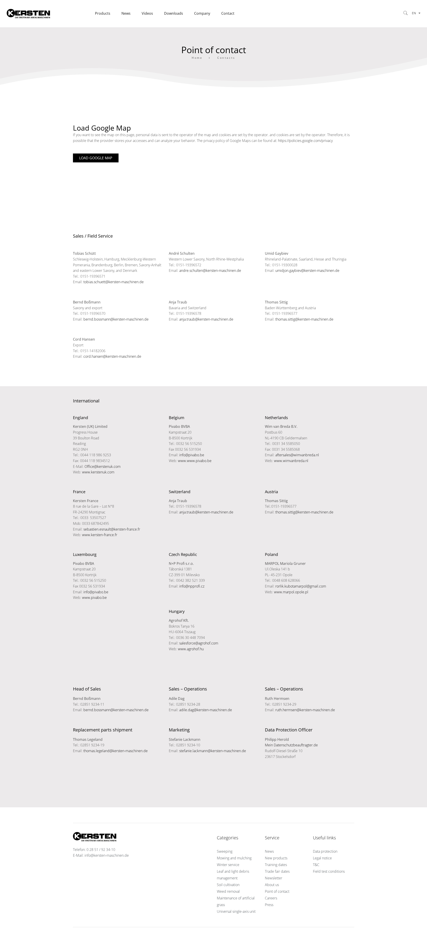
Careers (271, 898)
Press (269, 904)
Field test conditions (329, 871)
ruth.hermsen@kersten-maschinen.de (305, 709)
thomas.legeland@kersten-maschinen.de (115, 750)
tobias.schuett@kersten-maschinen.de (113, 281)
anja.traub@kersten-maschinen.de (206, 319)
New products (276, 858)
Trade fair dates (277, 871)
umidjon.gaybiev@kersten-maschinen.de (307, 270)
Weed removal (228, 891)
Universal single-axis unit (236, 911)
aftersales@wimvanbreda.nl (297, 454)
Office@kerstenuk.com (103, 466)
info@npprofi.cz (191, 586)
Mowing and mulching (234, 858)
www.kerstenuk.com (98, 472)
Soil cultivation (228, 884)
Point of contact (277, 891)
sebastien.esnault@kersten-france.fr (111, 529)
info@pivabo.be (191, 454)
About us (272, 884)
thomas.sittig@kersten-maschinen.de (304, 319)
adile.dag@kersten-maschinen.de (205, 709)
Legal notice (322, 858)
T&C (316, 864)
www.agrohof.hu (191, 648)
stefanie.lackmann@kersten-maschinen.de (212, 750)
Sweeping (224, 851)
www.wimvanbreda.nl (291, 460)
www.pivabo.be (94, 597)
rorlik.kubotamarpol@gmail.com (300, 586)
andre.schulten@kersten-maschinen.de (210, 270)
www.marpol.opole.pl (291, 592)
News (269, 851)
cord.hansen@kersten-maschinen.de (112, 356)
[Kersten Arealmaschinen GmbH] (48, 13)
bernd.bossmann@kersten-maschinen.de (116, 319)
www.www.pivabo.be (194, 460)
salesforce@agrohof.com (198, 643)
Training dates (276, 864)
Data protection (325, 851)
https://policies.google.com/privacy (305, 140)
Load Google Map (95, 157)
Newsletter (273, 878)
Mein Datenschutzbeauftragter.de (291, 745)
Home (197, 58)
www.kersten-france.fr (99, 534)
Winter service (228, 864)
